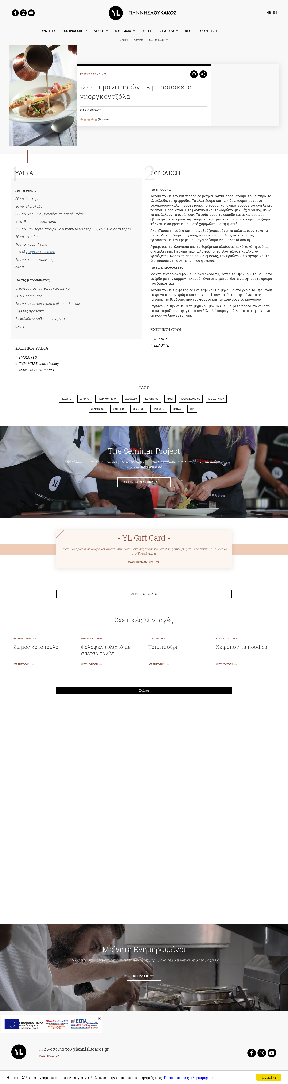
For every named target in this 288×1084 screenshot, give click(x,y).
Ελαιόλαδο (131, 399)
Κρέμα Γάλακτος (190, 399)
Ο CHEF (146, 31)
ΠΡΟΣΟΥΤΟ (28, 357)
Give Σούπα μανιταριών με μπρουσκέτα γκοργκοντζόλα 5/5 (96, 119)
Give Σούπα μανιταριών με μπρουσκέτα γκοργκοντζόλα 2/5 (85, 119)
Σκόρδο (177, 409)
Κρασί (170, 399)
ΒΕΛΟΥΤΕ (161, 345)
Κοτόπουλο (152, 399)
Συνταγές (139, 40)
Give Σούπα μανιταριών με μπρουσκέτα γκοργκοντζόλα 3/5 (89, 119)
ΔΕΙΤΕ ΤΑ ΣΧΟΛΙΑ (144, 594)
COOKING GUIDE (72, 31)
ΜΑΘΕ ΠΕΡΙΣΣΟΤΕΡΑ (141, 561)
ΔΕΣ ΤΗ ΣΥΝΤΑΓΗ (21, 664)
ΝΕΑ (187, 31)
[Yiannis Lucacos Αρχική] (144, 13)
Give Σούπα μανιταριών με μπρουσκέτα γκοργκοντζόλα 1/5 (82, 119)
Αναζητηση (238, 31)
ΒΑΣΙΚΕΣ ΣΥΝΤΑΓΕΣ (24, 639)
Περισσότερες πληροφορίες (189, 1077)
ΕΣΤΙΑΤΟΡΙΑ (166, 31)
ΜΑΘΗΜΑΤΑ (123, 31)
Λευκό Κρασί (97, 409)
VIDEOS (99, 31)
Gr (269, 12)
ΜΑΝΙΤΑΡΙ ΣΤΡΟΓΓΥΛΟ (37, 370)
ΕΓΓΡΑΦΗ (140, 975)
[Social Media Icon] (15, 13)
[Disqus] (144, 756)
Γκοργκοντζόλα (107, 399)
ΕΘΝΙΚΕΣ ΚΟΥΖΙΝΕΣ (158, 40)
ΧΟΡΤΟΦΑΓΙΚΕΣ (157, 639)
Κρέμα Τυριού (216, 399)
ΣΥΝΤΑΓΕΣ (48, 31)
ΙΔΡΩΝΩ (160, 339)
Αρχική (124, 40)
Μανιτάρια (118, 409)
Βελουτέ (66, 399)
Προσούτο (158, 409)
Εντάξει (269, 1077)
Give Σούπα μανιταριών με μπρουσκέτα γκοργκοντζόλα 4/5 (92, 119)
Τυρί (192, 409)
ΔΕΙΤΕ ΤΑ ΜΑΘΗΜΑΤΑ (141, 482)
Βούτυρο (85, 399)
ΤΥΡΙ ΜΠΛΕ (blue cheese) (39, 364)
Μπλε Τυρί (138, 409)
